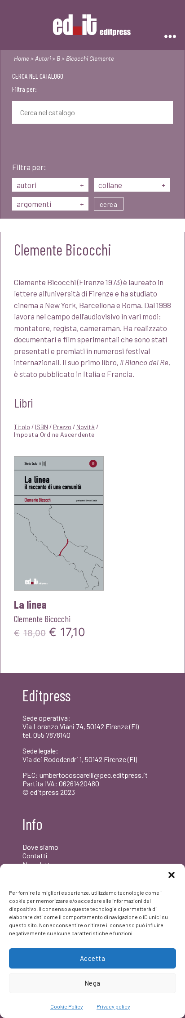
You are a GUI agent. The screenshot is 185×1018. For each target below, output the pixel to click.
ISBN (41, 427)
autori (50, 184)
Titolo (22, 427)
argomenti (50, 203)
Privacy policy (113, 1006)
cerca (109, 204)
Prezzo (62, 427)
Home (21, 58)
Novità (85, 427)
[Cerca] (19, 144)
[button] (171, 874)
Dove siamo (40, 847)
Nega (92, 983)
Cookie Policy (66, 1006)
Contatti (35, 855)
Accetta (93, 958)
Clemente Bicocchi (42, 618)
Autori (43, 58)
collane (132, 184)
